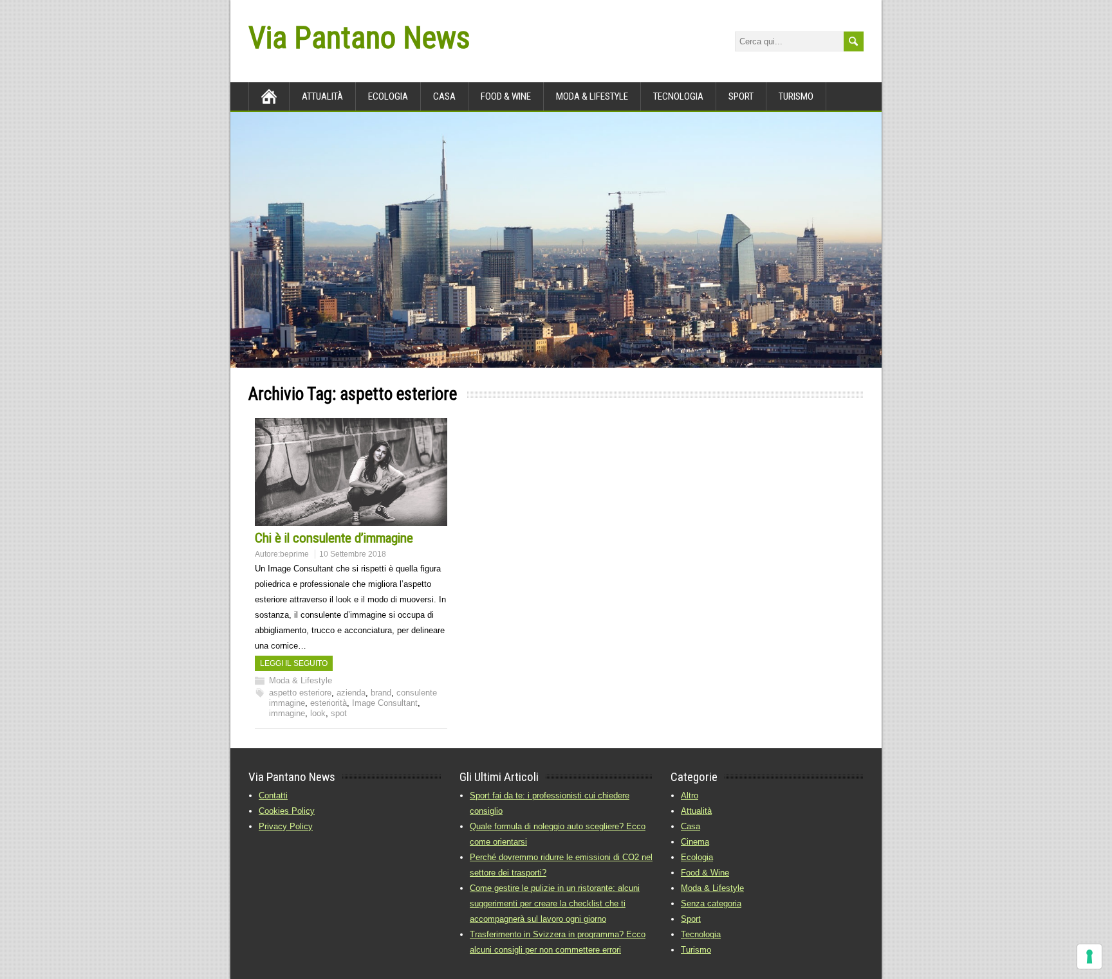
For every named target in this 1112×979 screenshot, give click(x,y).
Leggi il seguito (294, 663)
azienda (351, 692)
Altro (689, 795)
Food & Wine (506, 96)
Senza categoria (711, 903)
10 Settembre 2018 (352, 554)
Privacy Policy (286, 826)
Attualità (322, 96)
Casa (444, 96)
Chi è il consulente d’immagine (334, 538)
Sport (741, 96)
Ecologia (388, 96)
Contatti (273, 795)
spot (339, 713)
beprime (294, 554)
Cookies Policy (287, 811)
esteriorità (328, 703)
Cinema (695, 842)
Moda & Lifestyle (300, 680)
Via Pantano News (359, 37)
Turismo (796, 96)
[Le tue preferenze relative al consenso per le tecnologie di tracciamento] (1089, 956)
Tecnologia (678, 96)
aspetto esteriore (300, 692)
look (318, 713)
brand (381, 692)
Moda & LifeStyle (592, 96)
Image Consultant (385, 703)
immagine (287, 713)
